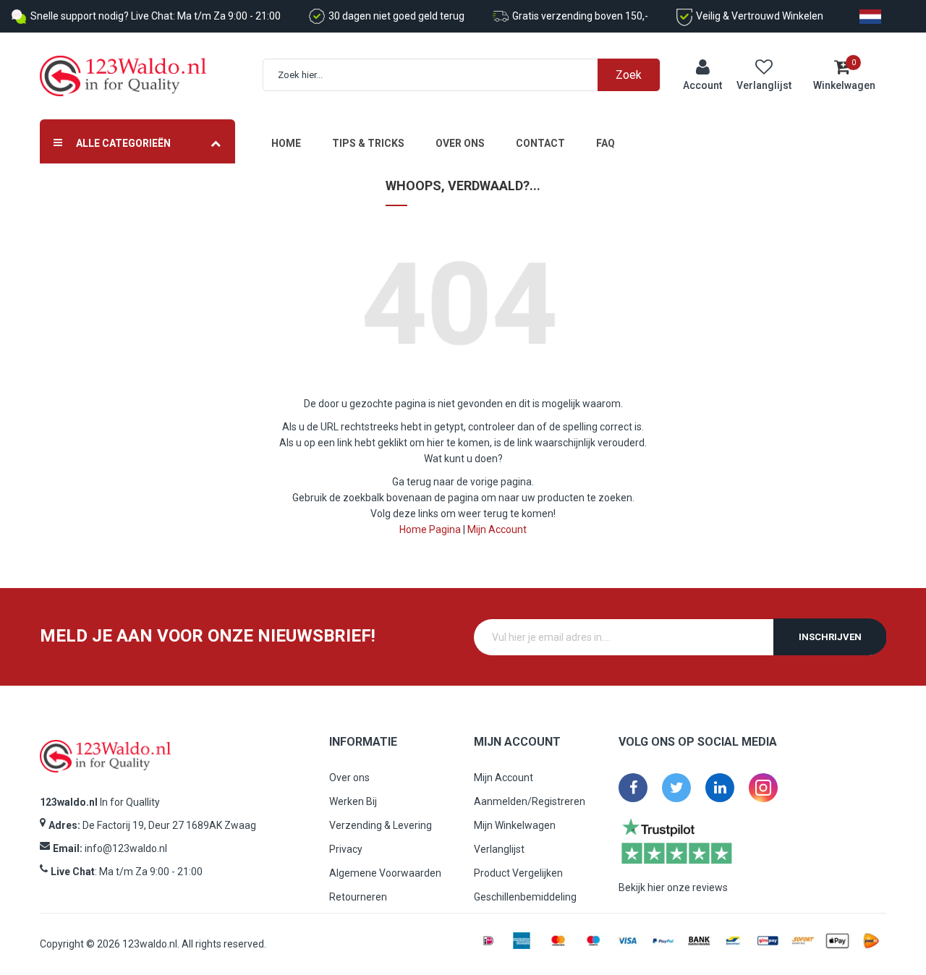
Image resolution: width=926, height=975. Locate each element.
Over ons (460, 143)
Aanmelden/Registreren (529, 801)
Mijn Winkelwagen (515, 825)
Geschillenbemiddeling (525, 897)
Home (286, 143)
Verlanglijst (499, 849)
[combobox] (469, 74)
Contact (540, 143)
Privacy (345, 849)
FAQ (605, 143)
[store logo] (123, 76)
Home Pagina (430, 529)
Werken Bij (353, 801)
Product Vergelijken (518, 873)
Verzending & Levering (380, 825)
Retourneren (358, 897)
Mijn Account (497, 529)
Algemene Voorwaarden (385, 873)
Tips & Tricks (368, 143)
